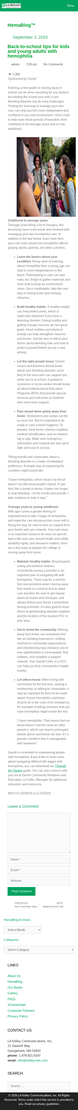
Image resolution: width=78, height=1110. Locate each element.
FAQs (12, 999)
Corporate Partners (21, 1010)
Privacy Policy (18, 1016)
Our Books (15, 987)
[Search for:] (39, 1086)
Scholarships (17, 1005)
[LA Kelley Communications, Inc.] (11, 6)
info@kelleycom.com (32, 1060)
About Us (14, 976)
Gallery (13, 993)
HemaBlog (15, 981)
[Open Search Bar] (44, 6)
